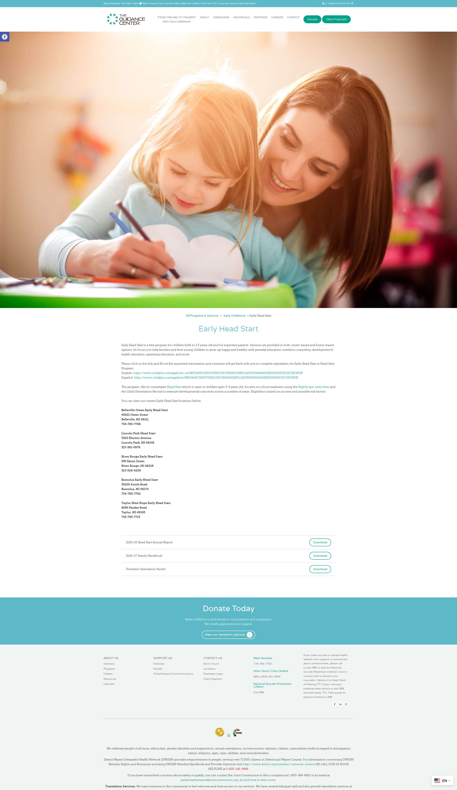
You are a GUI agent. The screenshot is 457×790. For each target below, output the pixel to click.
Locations (209, 668)
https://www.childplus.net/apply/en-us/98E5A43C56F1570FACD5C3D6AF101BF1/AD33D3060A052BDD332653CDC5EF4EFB (218, 373)
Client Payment (336, 19)
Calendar (109, 683)
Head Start (174, 387)
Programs (109, 668)
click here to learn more (259, 780)
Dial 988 (258, 692)
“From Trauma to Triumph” (176, 19)
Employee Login (213, 673)
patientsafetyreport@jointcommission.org (209, 780)
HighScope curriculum (313, 387)
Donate (312, 19)
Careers (277, 17)
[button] (4, 36)
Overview (109, 663)
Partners (260, 17)
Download (320, 542)
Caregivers (221, 17)
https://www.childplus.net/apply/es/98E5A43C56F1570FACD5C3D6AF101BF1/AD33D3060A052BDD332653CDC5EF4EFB (216, 377)
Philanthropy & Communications (173, 673)
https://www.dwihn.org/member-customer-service (279, 764)
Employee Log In (339, 3)
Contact (293, 17)
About (204, 17)
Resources (110, 678)
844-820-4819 (247, 3)
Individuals (241, 17)
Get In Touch (211, 663)
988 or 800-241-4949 (186, 3)
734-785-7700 (129, 3)
